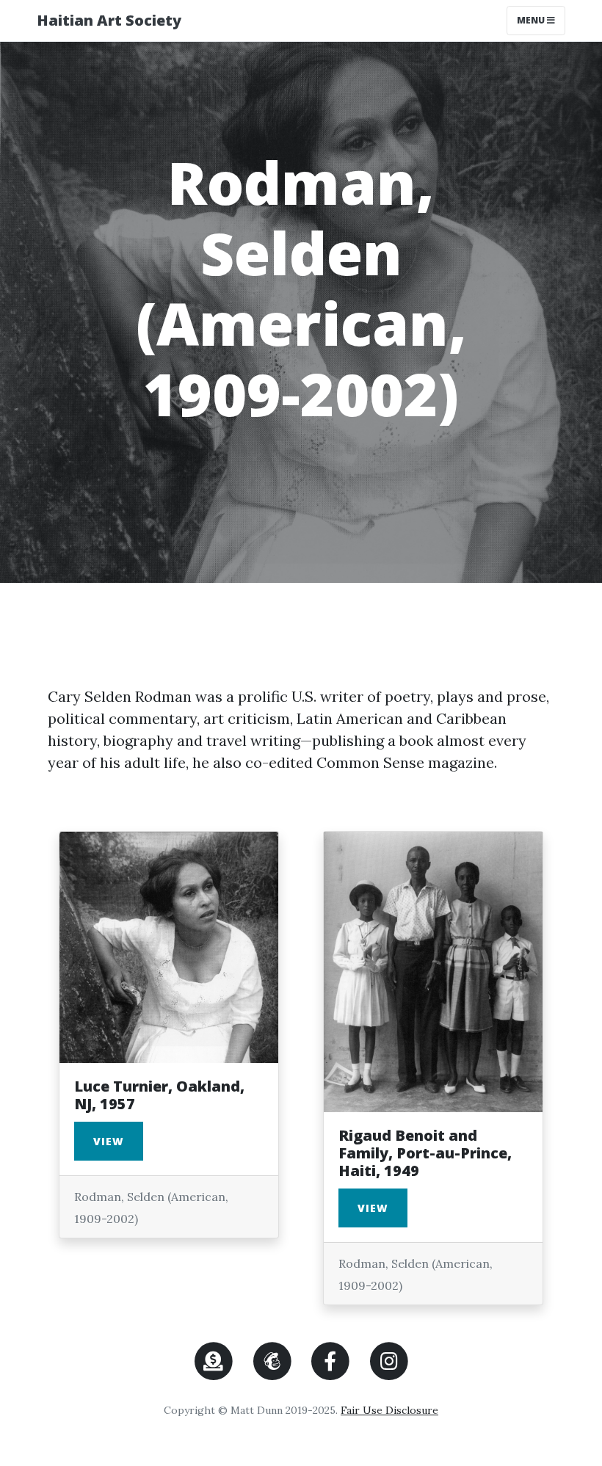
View (108, 1141)
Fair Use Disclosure (389, 1410)
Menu (540, 19)
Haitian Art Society (109, 20)
